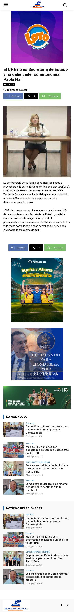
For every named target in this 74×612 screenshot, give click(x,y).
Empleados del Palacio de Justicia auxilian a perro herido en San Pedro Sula (47, 468)
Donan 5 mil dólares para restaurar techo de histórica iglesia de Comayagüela (47, 429)
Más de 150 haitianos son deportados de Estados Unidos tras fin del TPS (47, 450)
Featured (30, 423)
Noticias (9, 84)
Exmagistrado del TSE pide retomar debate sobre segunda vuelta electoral (47, 487)
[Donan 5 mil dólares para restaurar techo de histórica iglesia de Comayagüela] (13, 429)
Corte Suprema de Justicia (38, 462)
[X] (68, 605)
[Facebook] (62, 605)
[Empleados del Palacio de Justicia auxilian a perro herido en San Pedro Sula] (13, 468)
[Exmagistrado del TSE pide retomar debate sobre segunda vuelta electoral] (13, 487)
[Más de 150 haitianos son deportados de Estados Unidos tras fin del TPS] (13, 450)
